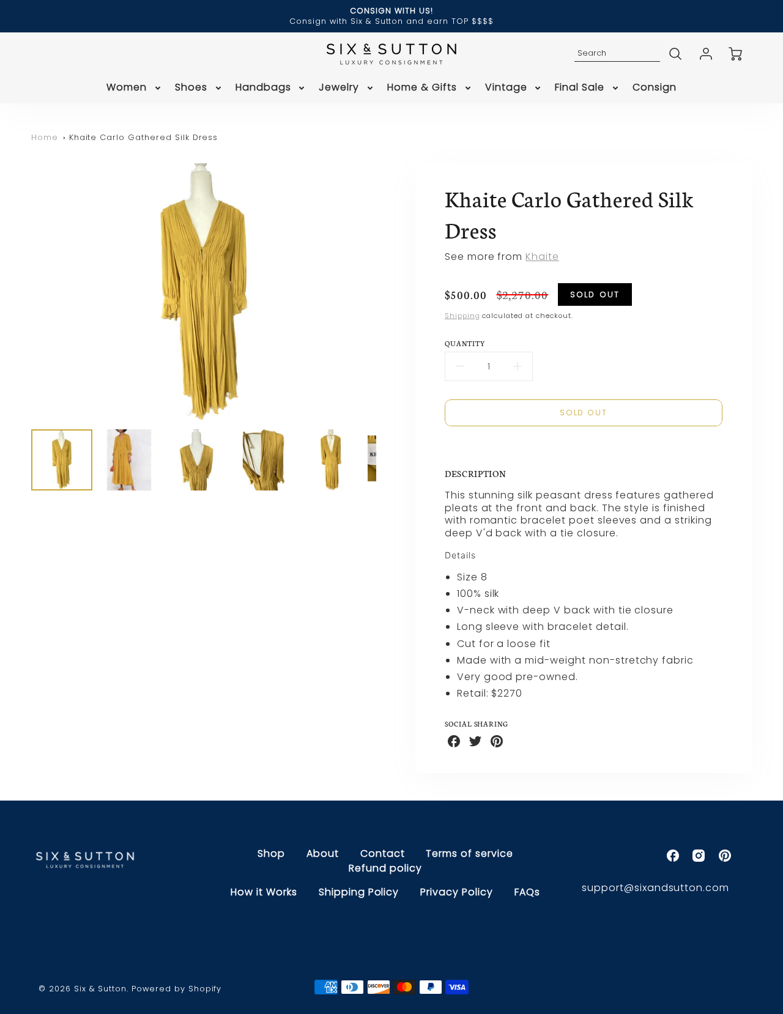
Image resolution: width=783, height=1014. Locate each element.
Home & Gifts (422, 87)
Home (44, 137)
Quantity (465, 343)
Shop (271, 853)
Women (126, 87)
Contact (382, 853)
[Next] (385, 292)
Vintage (506, 87)
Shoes (191, 87)
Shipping (462, 315)
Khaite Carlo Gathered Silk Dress (143, 137)
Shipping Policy (359, 892)
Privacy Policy (456, 892)
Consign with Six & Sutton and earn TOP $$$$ (391, 21)
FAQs (527, 892)
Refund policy (385, 868)
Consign (655, 87)
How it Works (264, 892)
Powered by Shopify (176, 988)
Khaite (542, 257)
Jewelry (339, 87)
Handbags (263, 87)
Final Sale (579, 87)
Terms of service (469, 853)
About (322, 853)
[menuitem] (134, 87)
